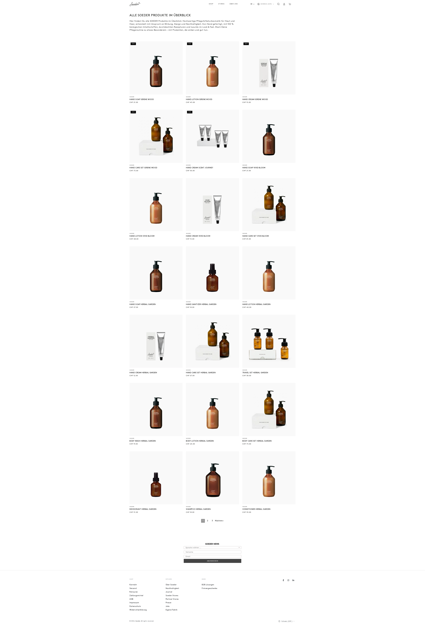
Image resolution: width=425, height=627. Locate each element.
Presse (168, 603)
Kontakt (133, 585)
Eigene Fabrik (171, 610)
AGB (131, 599)
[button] (278, 4)
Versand (133, 588)
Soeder (137, 621)
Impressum (134, 603)
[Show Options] (239, 547)
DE (251, 4)
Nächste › (219, 521)
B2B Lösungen (208, 585)
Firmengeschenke (209, 588)
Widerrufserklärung (138, 610)
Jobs (168, 606)
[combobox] (253, 4)
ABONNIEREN (212, 561)
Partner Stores (172, 599)
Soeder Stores (172, 596)
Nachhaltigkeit (172, 588)
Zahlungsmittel (136, 596)
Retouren (133, 592)
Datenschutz (135, 606)
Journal (169, 592)
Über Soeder (171, 585)
